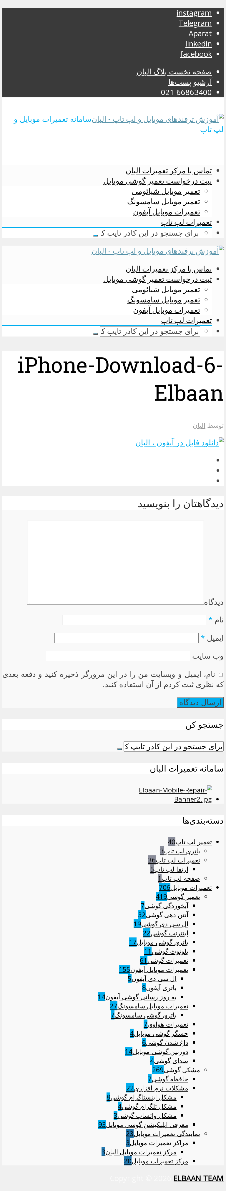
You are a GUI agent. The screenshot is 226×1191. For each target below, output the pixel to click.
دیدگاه (214, 602)
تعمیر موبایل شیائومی (166, 191)
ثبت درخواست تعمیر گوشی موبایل (157, 181)
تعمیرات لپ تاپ (186, 222)
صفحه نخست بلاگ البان (174, 71)
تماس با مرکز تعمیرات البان (169, 170)
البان (199, 425)
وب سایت (208, 656)
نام (216, 619)
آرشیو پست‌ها (190, 82)
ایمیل (212, 638)
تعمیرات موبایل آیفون (166, 211)
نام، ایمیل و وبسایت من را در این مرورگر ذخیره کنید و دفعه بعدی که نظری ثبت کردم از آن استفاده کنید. (113, 679)
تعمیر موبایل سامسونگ (163, 201)
